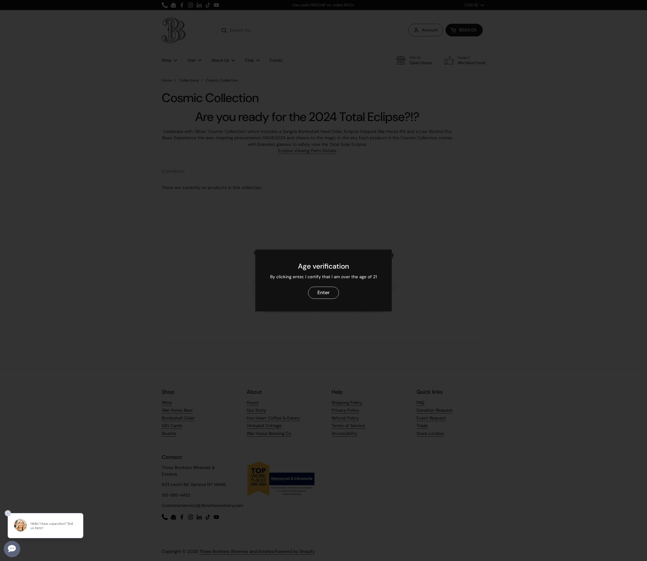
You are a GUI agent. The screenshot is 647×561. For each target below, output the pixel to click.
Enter (323, 293)
